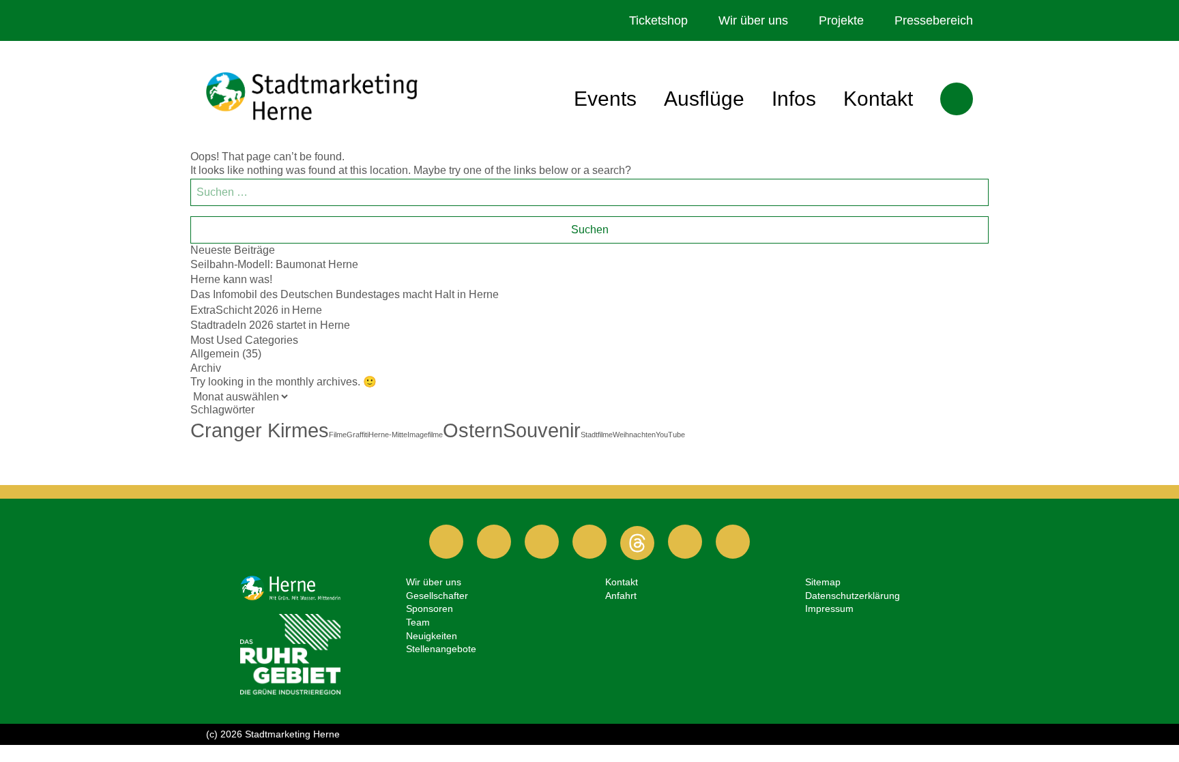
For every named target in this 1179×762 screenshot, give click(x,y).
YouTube (670, 434)
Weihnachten (634, 434)
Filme (338, 434)
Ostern (473, 430)
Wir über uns (753, 20)
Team (418, 622)
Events (605, 98)
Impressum (829, 608)
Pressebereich (933, 20)
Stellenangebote (441, 648)
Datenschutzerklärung (852, 595)
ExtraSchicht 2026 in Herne (256, 310)
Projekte (841, 20)
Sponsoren (429, 608)
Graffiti (357, 434)
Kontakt (878, 98)
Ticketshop (658, 20)
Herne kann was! (231, 279)
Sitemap (823, 581)
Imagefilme (425, 434)
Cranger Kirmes (259, 430)
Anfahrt (621, 595)
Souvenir (542, 430)
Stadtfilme (597, 434)
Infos (794, 98)
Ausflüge (704, 98)
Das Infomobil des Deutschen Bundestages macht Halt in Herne (344, 294)
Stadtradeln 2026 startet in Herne (270, 325)
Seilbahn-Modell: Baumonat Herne (274, 264)
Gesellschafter (437, 595)
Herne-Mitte (387, 434)
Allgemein (214, 354)
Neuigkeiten (431, 635)
